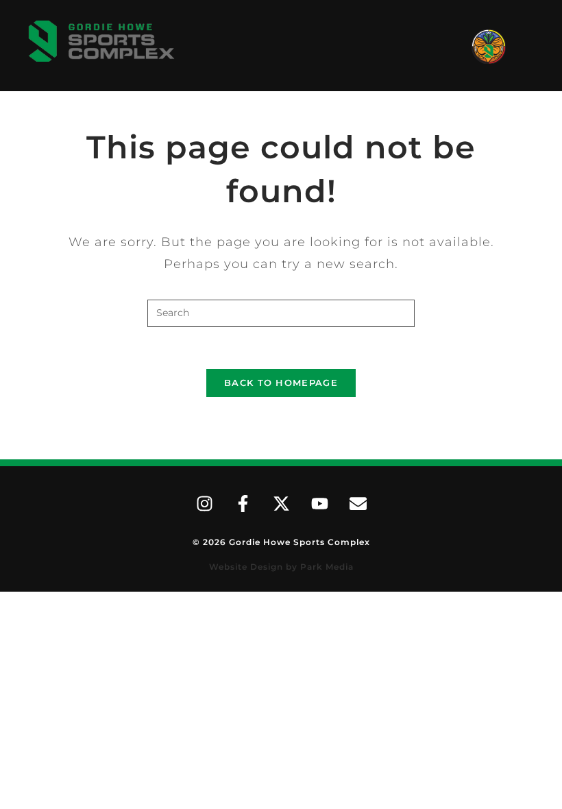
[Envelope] (358, 504)
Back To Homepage (281, 382)
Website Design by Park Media (281, 567)
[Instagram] (204, 504)
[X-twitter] (281, 504)
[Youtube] (319, 504)
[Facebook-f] (242, 504)
